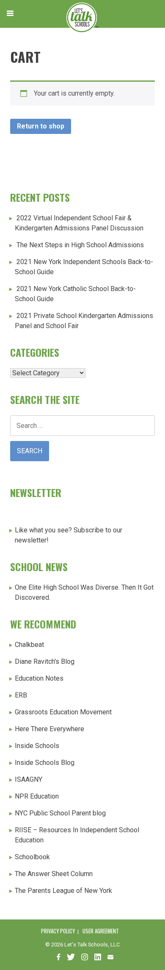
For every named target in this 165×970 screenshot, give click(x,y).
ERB (21, 695)
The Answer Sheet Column (54, 874)
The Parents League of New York (63, 891)
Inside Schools (37, 746)
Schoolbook (32, 857)
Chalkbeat (29, 645)
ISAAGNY (28, 779)
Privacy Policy (58, 931)
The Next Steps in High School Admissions (80, 245)
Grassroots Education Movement (63, 712)
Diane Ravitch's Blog (44, 661)
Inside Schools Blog (44, 763)
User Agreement (100, 931)
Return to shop (40, 126)
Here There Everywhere (49, 729)
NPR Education (37, 796)
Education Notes (39, 678)
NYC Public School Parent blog (60, 813)
